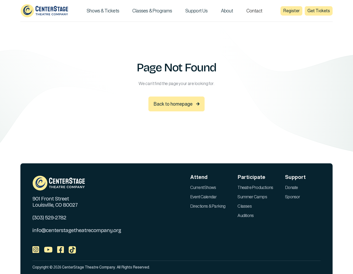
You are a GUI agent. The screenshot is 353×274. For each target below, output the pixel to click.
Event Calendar (203, 196)
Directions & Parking (207, 206)
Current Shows (203, 187)
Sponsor (292, 196)
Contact (254, 10)
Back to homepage (176, 104)
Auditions (245, 215)
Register (291, 10)
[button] (105, 11)
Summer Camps (252, 196)
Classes (244, 206)
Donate (291, 187)
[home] (44, 11)
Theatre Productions (255, 187)
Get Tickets (318, 10)
